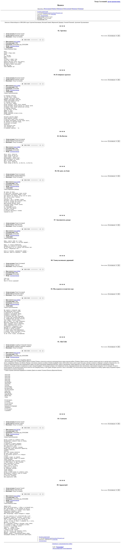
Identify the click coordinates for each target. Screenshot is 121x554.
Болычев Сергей (47, 13)
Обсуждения (67, 8)
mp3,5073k (17, 429)
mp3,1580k (17, 147)
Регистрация (47, 8)
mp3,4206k (17, 231)
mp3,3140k (17, 85)
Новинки (74, 8)
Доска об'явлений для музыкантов (62, 548)
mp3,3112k (17, 352)
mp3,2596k (17, 496)
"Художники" (60, 547)
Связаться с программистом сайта (62, 543)
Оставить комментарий (42, 11)
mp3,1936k (17, 300)
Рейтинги (60, 8)
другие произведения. (114, 1)
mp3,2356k (17, 271)
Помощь (80, 8)
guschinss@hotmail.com (56, 13)
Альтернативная (44, 15)
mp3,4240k (17, 41)
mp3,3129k (17, 182)
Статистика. (53, 14)
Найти (54, 8)
